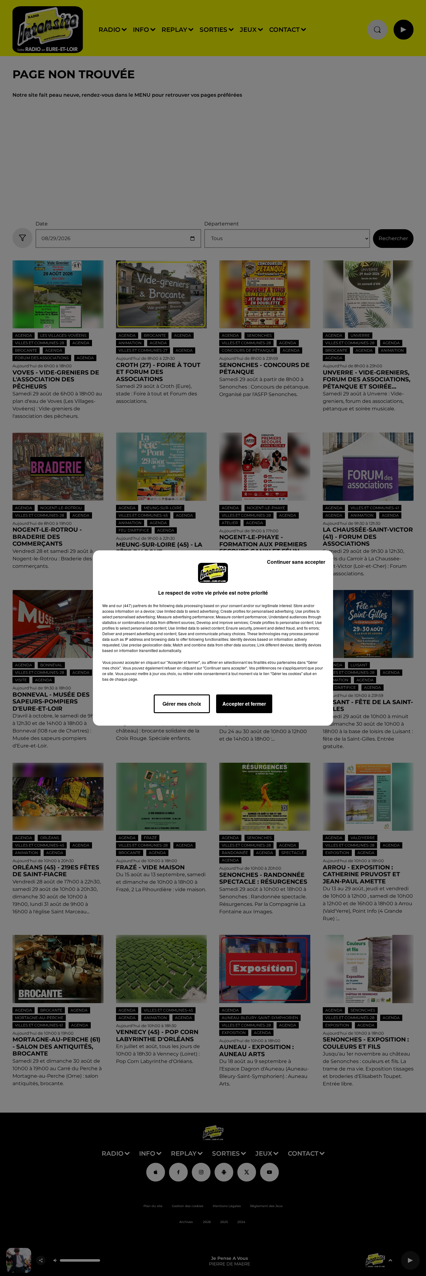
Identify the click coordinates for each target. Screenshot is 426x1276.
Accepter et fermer (244, 703)
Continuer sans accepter (296, 561)
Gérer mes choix (181, 703)
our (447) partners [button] (131, 605)
